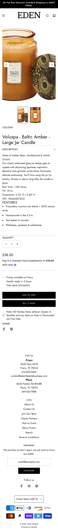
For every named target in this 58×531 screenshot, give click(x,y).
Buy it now (29, 303)
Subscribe (29, 470)
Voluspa (7, 127)
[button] (6, 64)
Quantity (8, 237)
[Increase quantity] (17, 244)
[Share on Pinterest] (11, 330)
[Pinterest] (36, 486)
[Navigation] (3, 15)
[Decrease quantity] (5, 244)
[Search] (47, 15)
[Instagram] (29, 486)
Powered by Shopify (29, 527)
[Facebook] (21, 486)
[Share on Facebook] (3, 330)
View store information (18, 285)
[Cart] (54, 15)
